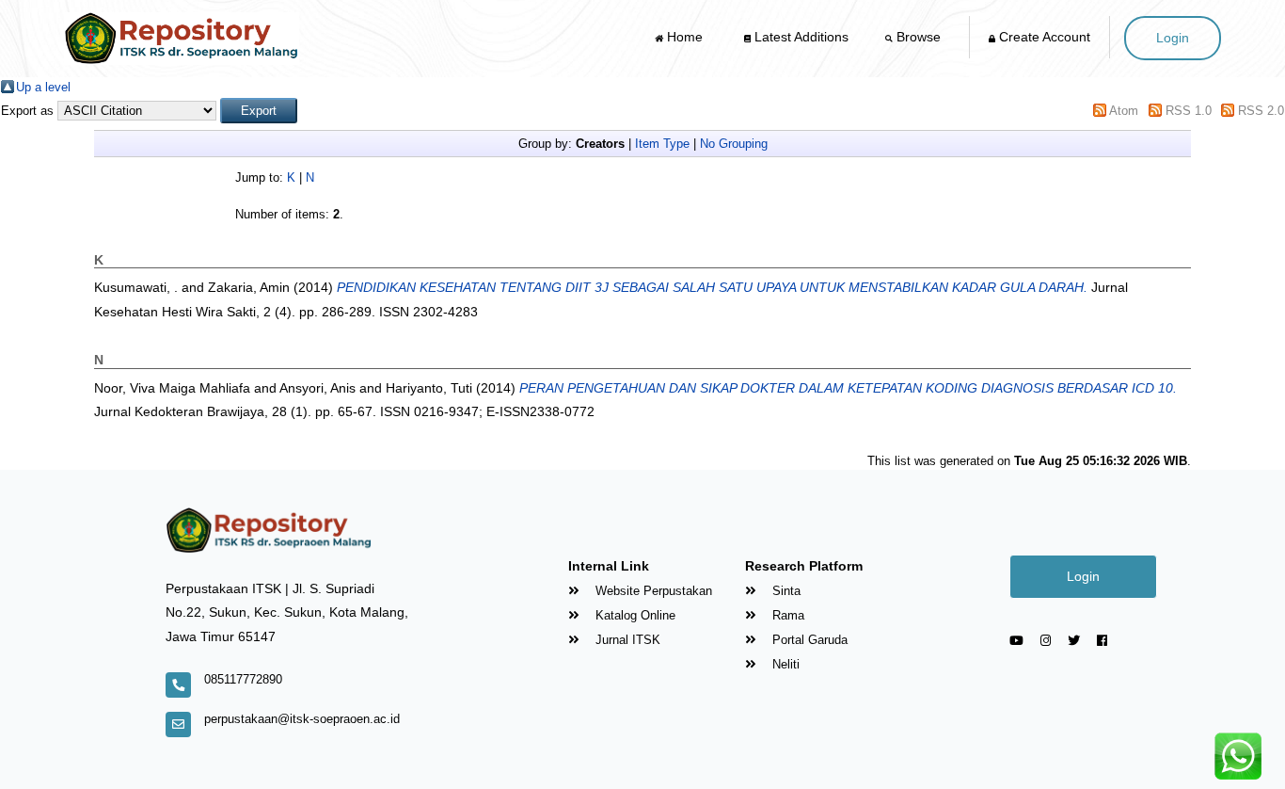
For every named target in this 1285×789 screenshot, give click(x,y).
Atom (1123, 111)
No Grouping (734, 144)
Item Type (662, 144)
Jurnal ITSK (626, 640)
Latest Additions (800, 36)
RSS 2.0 (1261, 111)
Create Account (1042, 36)
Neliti (784, 664)
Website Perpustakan (652, 591)
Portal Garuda (808, 640)
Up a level (43, 87)
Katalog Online (633, 615)
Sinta (785, 591)
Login (1172, 37)
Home (684, 36)
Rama (786, 615)
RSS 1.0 (1189, 111)
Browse (918, 36)
